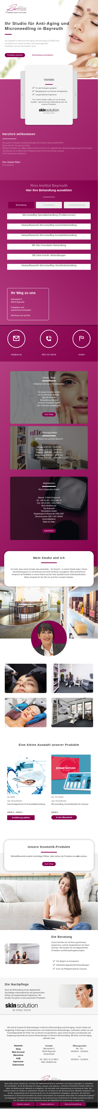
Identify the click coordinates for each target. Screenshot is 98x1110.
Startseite (18, 1046)
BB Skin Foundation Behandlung (49, 245)
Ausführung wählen (21, 818)
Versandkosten (16, 801)
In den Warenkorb (64, 817)
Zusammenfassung (77, 205)
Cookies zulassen (23, 1104)
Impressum (18, 1062)
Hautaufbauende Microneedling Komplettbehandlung (49, 235)
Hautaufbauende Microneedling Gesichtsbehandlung (49, 225)
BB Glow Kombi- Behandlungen (49, 255)
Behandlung (17, 205)
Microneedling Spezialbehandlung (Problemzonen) (48, 215)
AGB (18, 1058)
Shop (18, 1049)
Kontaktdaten (49, 205)
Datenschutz (18, 1065)
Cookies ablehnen (47, 1104)
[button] (15, 55)
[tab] (21, 205)
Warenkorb (18, 1055)
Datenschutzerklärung (73, 1104)
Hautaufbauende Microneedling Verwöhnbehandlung (49, 265)
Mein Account (18, 1052)
